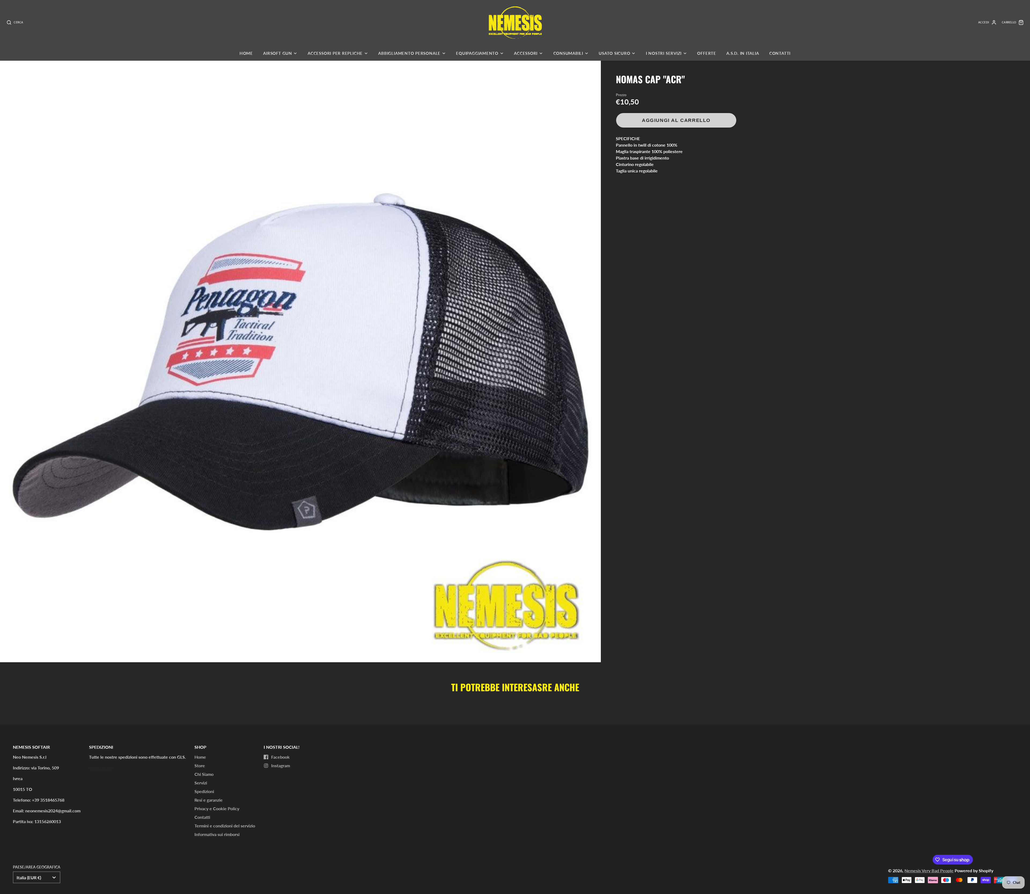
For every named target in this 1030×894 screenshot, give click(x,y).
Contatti (779, 53)
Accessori (526, 53)
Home (246, 53)
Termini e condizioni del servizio (224, 825)
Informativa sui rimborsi (217, 834)
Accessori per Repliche (335, 53)
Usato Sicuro (614, 53)
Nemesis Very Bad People (929, 870)
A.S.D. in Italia (742, 53)
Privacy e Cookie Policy (216, 808)
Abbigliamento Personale (409, 53)
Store (199, 765)
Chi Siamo (204, 774)
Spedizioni (204, 791)
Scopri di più (101, 767)
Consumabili (568, 53)
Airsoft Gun (277, 53)
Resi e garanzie (208, 799)
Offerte (706, 53)
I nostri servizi (664, 53)
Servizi (200, 782)
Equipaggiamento (477, 53)
